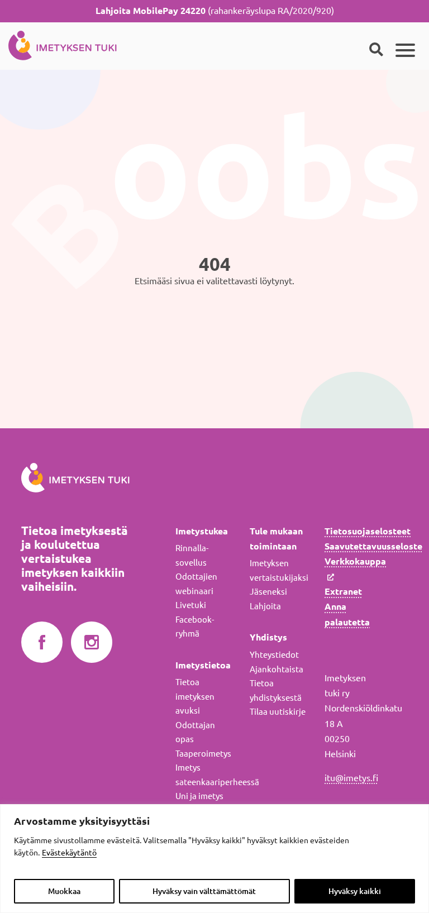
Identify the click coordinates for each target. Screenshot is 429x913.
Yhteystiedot (274, 654)
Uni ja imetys (199, 796)
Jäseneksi (268, 591)
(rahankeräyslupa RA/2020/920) (215, 11)
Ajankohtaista (276, 669)
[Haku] (376, 50)
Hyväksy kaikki (354, 891)
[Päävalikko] (405, 50)
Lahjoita (265, 606)
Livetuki (190, 605)
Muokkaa (64, 891)
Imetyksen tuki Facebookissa (42, 643)
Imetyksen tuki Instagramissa (91, 643)
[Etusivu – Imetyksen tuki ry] (62, 43)
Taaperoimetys (203, 753)
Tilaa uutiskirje (278, 711)
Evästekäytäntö (69, 852)
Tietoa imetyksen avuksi (194, 696)
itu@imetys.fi (351, 778)
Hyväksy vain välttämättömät (204, 891)
